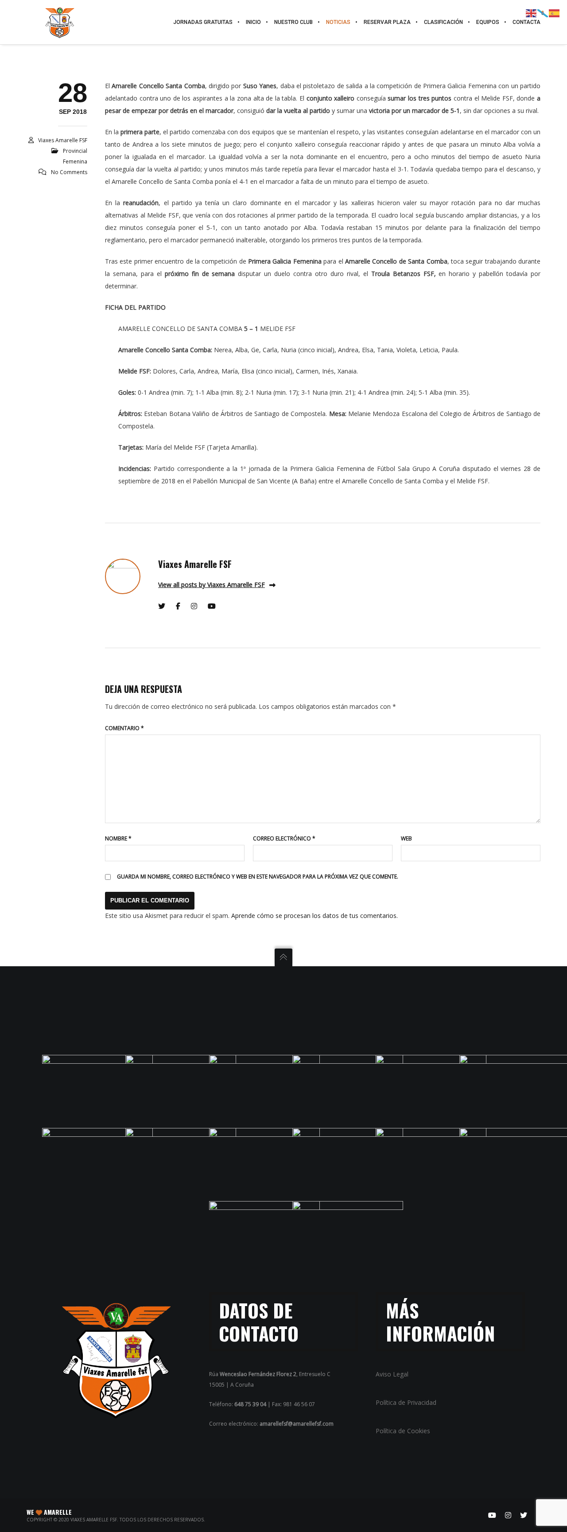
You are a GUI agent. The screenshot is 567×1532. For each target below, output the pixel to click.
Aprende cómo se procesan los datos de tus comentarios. (314, 915)
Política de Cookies (403, 1431)
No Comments (69, 172)
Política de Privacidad (406, 1402)
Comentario (124, 728)
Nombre (118, 838)
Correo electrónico (284, 838)
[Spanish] (554, 12)
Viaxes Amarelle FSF (62, 140)
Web (406, 838)
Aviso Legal (392, 1374)
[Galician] (543, 12)
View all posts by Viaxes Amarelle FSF (211, 584)
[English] (531, 12)
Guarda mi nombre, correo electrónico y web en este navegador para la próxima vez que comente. (257, 876)
